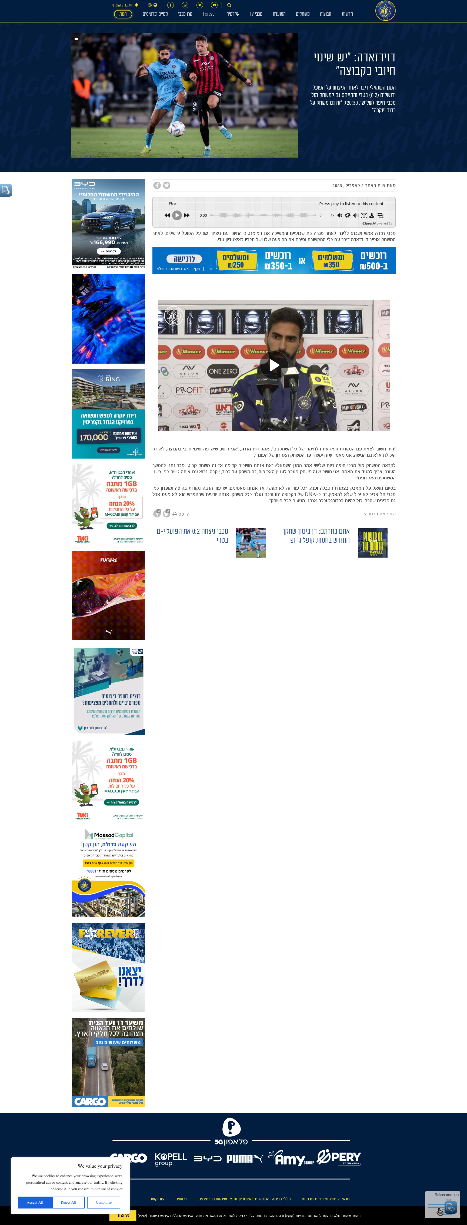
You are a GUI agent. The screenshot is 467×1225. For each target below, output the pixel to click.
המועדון (279, 15)
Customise (104, 1202)
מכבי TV (256, 15)
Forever (209, 15)
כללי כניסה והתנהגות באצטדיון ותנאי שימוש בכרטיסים (244, 1199)
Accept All (35, 1202)
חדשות (347, 15)
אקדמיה (232, 15)
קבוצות (325, 15)
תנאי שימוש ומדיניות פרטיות (326, 1199)
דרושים (181, 1199)
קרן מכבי (185, 15)
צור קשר (157, 1199)
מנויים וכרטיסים (155, 15)
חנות (123, 15)
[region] (70, 1185)
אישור (122, 1215)
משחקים (303, 15)
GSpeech (368, 223)
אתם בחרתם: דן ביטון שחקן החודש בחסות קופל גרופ (316, 537)
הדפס (183, 514)
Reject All (68, 1202)
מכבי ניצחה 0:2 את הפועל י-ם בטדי (192, 537)
